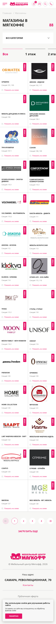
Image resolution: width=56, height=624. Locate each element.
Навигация (39, 4)
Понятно (13, 616)
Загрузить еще (28, 531)
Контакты (28, 585)
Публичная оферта (28, 596)
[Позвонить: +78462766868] (51, 4)
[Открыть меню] (5, 4)
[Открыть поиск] (45, 4)
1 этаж (30, 54)
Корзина (35, 2)
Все (5, 54)
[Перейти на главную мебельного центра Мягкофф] (19, 4)
